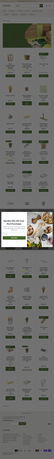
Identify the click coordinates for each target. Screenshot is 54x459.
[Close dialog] (51, 213)
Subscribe (14, 238)
